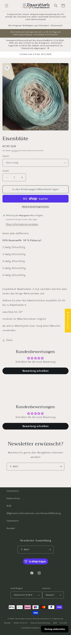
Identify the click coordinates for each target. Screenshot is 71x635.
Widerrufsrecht (20, 623)
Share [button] (9, 340)
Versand (15, 151)
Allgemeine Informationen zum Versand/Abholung (34, 513)
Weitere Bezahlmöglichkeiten (35, 206)
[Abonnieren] (60, 466)
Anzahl (5, 171)
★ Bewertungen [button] (68, 320)
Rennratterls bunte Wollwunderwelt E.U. (34, 619)
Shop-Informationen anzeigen (22, 224)
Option (5, 156)
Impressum (13, 491)
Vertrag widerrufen (54, 629)
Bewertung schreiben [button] (35, 370)
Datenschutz (13, 498)
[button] (6, 5)
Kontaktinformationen (30, 628)
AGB (9, 506)
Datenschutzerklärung (40, 623)
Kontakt (11, 528)
